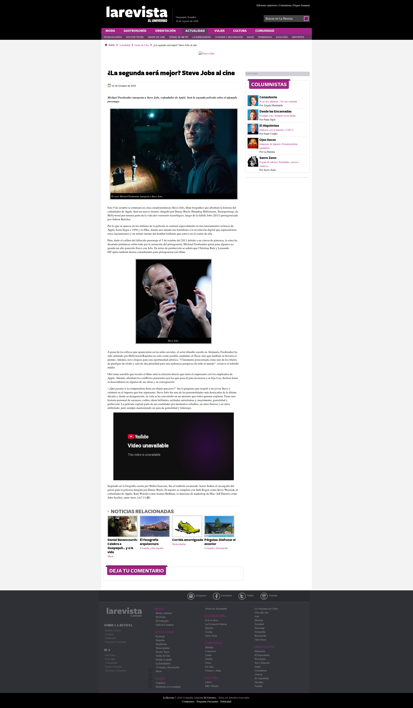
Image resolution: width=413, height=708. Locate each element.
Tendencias (265, 37)
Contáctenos (188, 701)
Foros (208, 662)
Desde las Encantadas (275, 111)
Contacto (109, 634)
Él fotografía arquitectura (149, 542)
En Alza (209, 666)
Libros (208, 682)
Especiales (110, 658)
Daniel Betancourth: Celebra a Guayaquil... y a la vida (122, 546)
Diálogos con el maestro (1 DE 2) (276, 129)
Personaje (260, 628)
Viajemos (160, 682)
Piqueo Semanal (301, 5)
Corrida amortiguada (187, 540)
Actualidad (195, 31)
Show (250, 37)
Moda (110, 31)
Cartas (208, 655)
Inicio (112, 44)
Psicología (260, 658)
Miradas (209, 647)
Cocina (208, 631)
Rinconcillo (260, 635)
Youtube (264, 596)
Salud (257, 666)
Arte (257, 616)
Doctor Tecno (135, 37)
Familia (258, 686)
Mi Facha (160, 617)
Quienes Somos (113, 630)
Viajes (219, 31)
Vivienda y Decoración (229, 37)
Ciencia (258, 674)
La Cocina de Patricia (216, 624)
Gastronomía (135, 31)
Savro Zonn (267, 158)
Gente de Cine (156, 37)
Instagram (191, 596)
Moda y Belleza (164, 613)
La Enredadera (202, 37)
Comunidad (264, 31)
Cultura (240, 31)
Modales (259, 682)
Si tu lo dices (211, 620)
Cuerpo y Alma (213, 670)
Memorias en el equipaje (168, 686)
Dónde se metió (178, 37)
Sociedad (259, 624)
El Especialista (262, 655)
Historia (259, 620)
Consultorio (268, 97)
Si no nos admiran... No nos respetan (278, 101)
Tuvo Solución (262, 662)
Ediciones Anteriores (115, 670)
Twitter (242, 596)
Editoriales (110, 655)
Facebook (216, 596)
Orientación (165, 31)
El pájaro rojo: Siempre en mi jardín (277, 115)
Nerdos (209, 658)
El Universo (210, 697)
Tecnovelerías (112, 37)
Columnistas (285, 5)
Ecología (282, 37)
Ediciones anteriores (267, 5)
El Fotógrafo (162, 620)
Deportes (298, 37)
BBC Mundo (212, 686)
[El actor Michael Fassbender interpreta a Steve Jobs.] (174, 201)
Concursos (210, 651)
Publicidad (110, 638)
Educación (260, 651)
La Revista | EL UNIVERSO (137, 14)
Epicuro (209, 628)
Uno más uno (261, 612)
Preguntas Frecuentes (116, 641)
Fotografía (260, 631)
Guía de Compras (165, 624)
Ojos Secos (267, 140)
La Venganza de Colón (266, 608)
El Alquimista (269, 126)
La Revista (168, 697)
